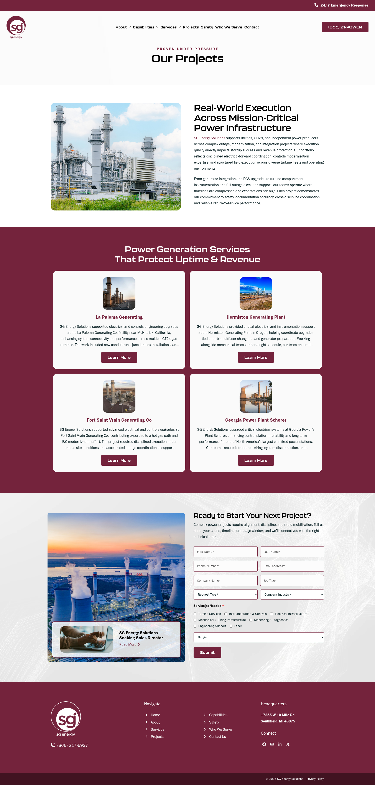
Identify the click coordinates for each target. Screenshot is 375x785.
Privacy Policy (315, 779)
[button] (119, 320)
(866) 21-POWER (345, 27)
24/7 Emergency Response (344, 5)
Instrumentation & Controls (248, 614)
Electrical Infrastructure (291, 614)
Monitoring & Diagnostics (271, 620)
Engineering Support (212, 626)
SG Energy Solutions (209, 138)
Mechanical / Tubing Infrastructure (222, 620)
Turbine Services (209, 614)
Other (238, 626)
